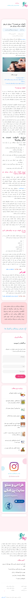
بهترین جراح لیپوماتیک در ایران (18, 572)
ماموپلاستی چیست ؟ (20, 578)
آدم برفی (3, 597)
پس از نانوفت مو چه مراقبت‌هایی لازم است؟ (15, 83)
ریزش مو (23, 39)
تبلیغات (12, 590)
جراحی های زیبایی (10, 586)
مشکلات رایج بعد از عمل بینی (18, 575)
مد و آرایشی (24, 590)
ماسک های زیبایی (10, 588)
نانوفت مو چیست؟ (20, 77)
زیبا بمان (22, 29)
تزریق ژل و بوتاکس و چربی (11, 29)
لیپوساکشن (21, 188)
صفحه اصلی (24, 586)
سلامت (25, 588)
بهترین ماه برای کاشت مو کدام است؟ (16, 569)
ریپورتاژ (11, 593)
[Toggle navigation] (2, 4)
